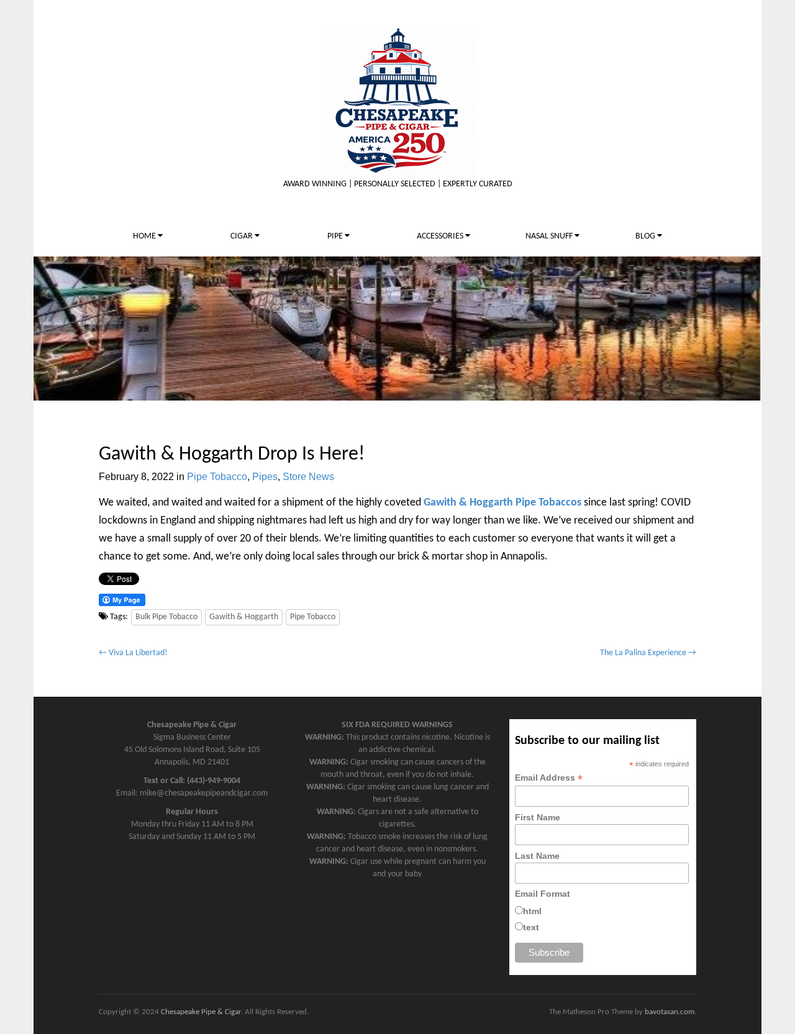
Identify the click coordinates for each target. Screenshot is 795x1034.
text (531, 927)
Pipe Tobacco (217, 476)
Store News (308, 476)
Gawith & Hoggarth (243, 617)
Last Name (537, 856)
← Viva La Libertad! (133, 653)
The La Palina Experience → (648, 653)
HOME (145, 236)
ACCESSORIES (441, 236)
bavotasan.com (669, 1012)
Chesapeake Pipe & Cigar (201, 1012)
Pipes (265, 476)
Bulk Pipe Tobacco (166, 617)
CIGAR (242, 236)
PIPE (336, 236)
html (532, 911)
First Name (537, 817)
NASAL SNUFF (550, 236)
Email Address (549, 778)
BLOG (646, 236)
